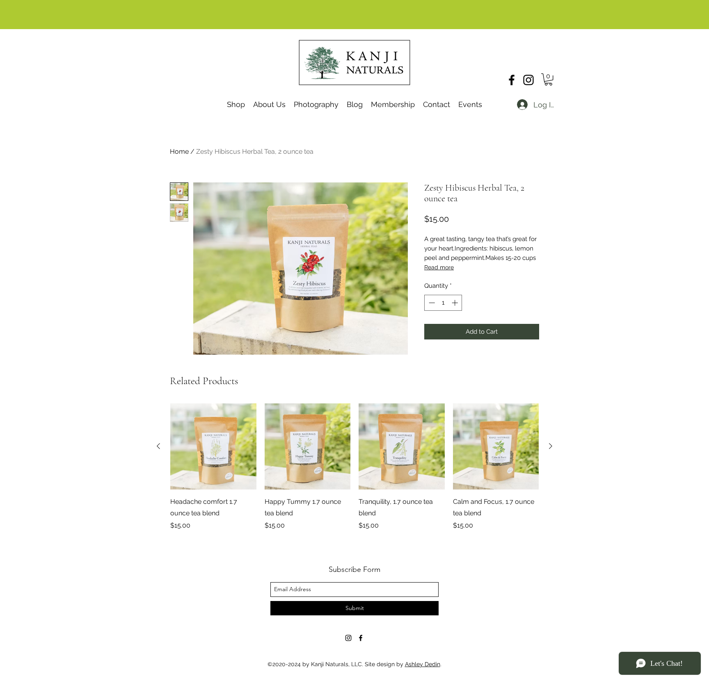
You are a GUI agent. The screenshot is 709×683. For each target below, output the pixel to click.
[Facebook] (512, 80)
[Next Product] (551, 446)
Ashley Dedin (422, 664)
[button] (548, 79)
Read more (439, 267)
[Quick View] (213, 446)
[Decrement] (431, 302)
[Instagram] (528, 80)
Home (179, 151)
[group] (354, 467)
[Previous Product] (158, 446)
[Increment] (455, 302)
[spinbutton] (443, 302)
